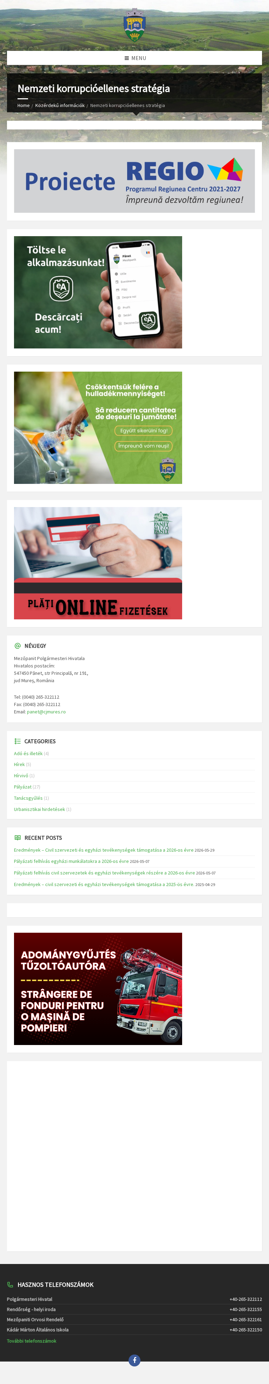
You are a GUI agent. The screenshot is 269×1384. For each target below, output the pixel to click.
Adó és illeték (28, 753)
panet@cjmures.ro (46, 711)
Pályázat (23, 787)
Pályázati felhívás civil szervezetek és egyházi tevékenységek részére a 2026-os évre (104, 873)
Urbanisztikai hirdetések (39, 809)
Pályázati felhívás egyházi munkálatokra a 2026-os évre (71, 861)
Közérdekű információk (60, 105)
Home (24, 105)
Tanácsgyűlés (28, 798)
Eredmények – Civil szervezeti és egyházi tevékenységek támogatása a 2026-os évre (104, 850)
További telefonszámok (31, 1341)
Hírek (19, 764)
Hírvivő (21, 775)
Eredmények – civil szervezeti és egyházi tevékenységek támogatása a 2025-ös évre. (104, 884)
